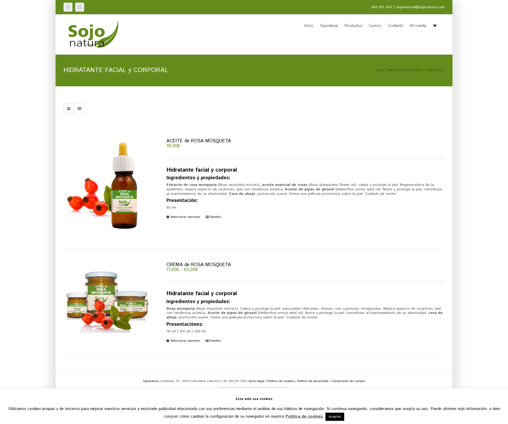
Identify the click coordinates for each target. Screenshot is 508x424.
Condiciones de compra (348, 381)
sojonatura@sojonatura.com (420, 7)
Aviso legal (256, 381)
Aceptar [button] (335, 416)
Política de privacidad (312, 381)
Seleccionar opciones (185, 217)
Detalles (215, 217)
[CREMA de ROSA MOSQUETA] (107, 297)
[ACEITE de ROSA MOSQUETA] (107, 187)
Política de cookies (280, 381)
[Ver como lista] (79, 109)
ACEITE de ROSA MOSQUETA (198, 141)
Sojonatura (151, 381)
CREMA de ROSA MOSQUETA (198, 264)
